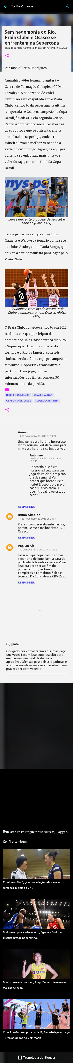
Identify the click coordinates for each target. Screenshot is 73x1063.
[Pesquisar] (67, 6)
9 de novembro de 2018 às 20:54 (37, 518)
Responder (26, 506)
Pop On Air (26, 546)
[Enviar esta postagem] (7, 390)
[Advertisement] (36, 725)
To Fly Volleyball (23, 6)
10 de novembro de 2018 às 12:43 (38, 549)
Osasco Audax (43, 395)
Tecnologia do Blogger (38, 1057)
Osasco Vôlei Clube (18, 400)
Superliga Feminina (46, 400)
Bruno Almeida (29, 515)
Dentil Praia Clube (17, 395)
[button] (7, 55)
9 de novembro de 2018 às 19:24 (37, 436)
